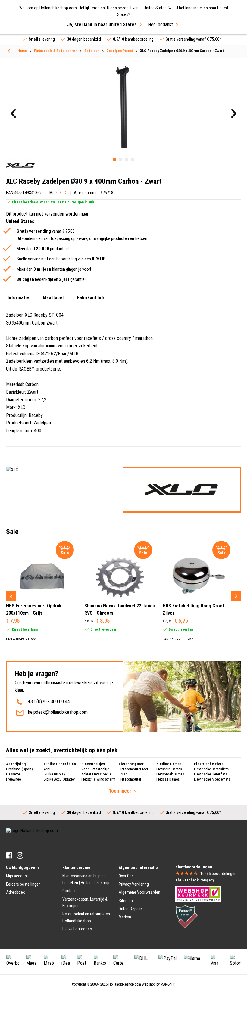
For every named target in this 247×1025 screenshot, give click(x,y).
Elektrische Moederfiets (212, 779)
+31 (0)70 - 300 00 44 (49, 701)
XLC (62, 192)
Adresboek (15, 892)
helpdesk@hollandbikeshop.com (58, 712)
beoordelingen (218, 873)
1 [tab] (114, 159)
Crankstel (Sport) (19, 769)
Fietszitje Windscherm (98, 779)
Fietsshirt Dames (169, 769)
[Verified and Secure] (186, 916)
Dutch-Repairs (131, 908)
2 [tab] (120, 159)
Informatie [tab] (18, 297)
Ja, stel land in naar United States (102, 24)
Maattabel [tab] (53, 297)
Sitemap (126, 900)
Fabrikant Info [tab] (91, 297)
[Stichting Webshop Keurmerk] (198, 893)
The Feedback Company (194, 880)
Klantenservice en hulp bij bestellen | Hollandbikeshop (85, 879)
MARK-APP (168, 984)
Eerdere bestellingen (23, 884)
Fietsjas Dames (168, 779)
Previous (11, 596)
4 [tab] (132, 159)
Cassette (13, 774)
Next (236, 596)
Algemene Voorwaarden (139, 892)
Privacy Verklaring (134, 884)
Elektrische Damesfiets (211, 769)
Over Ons (126, 876)
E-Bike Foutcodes (77, 929)
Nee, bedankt (160, 24)
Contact (69, 890)
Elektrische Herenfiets (210, 774)
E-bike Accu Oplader (59, 779)
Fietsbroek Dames (170, 774)
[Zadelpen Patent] (10, 51)
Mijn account (17, 876)
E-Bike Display (54, 774)
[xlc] (20, 165)
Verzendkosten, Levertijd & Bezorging (85, 902)
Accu (48, 769)
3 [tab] (126, 159)
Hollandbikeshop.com (124, 984)
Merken (125, 917)
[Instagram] (20, 855)
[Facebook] (9, 855)
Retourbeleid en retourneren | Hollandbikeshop (87, 917)
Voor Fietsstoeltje (95, 769)
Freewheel (14, 779)
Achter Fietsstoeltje (96, 774)
